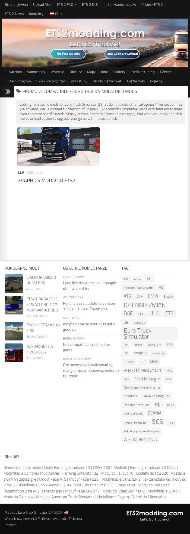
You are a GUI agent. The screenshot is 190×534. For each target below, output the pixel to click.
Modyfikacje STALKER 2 (121, 479)
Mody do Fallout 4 (18, 497)
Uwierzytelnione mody (22, 467)
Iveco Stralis (158, 353)
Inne (104, 72)
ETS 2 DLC (90, 4)
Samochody (36, 72)
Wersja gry (154, 344)
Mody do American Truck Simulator (65, 497)
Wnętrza (57, 72)
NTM (168, 379)
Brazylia (168, 296)
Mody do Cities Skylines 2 (123, 491)
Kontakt (10, 525)
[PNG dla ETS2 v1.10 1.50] (14, 331)
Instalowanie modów (120, 4)
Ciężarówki (136, 81)
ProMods (130, 396)
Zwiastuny (79, 81)
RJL (158, 404)
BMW (153, 296)
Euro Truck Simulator (138, 333)
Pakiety (119, 72)
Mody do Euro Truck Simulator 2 (28, 512)
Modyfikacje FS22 (84, 479)
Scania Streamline (135, 423)
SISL (171, 423)
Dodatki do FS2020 (152, 473)
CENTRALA (140, 353)
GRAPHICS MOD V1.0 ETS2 (46, 181)
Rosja (170, 405)
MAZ (169, 370)
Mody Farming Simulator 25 (67, 467)
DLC (154, 313)
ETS (169, 313)
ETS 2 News (14, 14)
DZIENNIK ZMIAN (145, 305)
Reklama (75, 519)
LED (141, 362)
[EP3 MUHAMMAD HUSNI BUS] (14, 283)
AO (161, 287)
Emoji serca (126, 485)
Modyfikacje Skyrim (113, 497)
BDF (139, 296)
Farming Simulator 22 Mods (153, 467)
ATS (127, 296)
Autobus (15, 72)
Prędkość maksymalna (142, 370)
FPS (126, 344)
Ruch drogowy (20, 81)
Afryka (137, 279)
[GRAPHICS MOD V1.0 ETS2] (58, 146)
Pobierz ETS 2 (152, 4)
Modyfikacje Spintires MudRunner (31, 473)
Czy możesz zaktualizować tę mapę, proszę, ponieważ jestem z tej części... (91, 370)
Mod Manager (147, 379)
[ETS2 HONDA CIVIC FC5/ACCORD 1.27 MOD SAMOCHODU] (14, 305)
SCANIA (155, 413)
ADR (126, 279)
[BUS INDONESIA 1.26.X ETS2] (14, 352)
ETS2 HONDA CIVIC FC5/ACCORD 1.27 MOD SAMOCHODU (42, 304)
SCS (157, 422)
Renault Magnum (156, 396)
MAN (154, 361)
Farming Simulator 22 (80, 473)
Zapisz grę (27, 479)
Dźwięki (166, 72)
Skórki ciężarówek (107, 81)
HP (126, 353)
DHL (141, 314)
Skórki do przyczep (51, 81)
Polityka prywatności (52, 519)
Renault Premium (136, 405)
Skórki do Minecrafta (149, 497)
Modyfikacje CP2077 (82, 491)
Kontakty (36, 14)
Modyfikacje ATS (52, 479)
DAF (128, 314)
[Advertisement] (100, 219)
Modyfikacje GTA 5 (163, 491)
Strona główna (16, 4)
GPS (169, 345)
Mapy (91, 72)
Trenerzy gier (51, 491)
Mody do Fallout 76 (117, 473)
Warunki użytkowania (20, 519)
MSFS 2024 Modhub (110, 467)
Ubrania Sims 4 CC (99, 485)
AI (149, 278)
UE (126, 322)
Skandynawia (133, 413)
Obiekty (76, 72)
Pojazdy (156, 81)
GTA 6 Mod (72, 485)
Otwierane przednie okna (142, 388)
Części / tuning (142, 72)
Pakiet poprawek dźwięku (141, 431)
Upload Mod (42, 4)
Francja (138, 344)
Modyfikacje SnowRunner (39, 485)
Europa (139, 322)
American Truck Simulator (138, 287)
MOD (126, 379)
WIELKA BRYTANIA (140, 439)
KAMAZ (129, 362)
